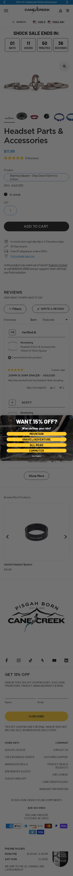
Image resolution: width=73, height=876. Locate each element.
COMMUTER (36, 450)
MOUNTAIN (36, 433)
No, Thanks (36, 456)
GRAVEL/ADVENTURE (36, 439)
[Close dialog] (71, 417)
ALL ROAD (36, 445)
